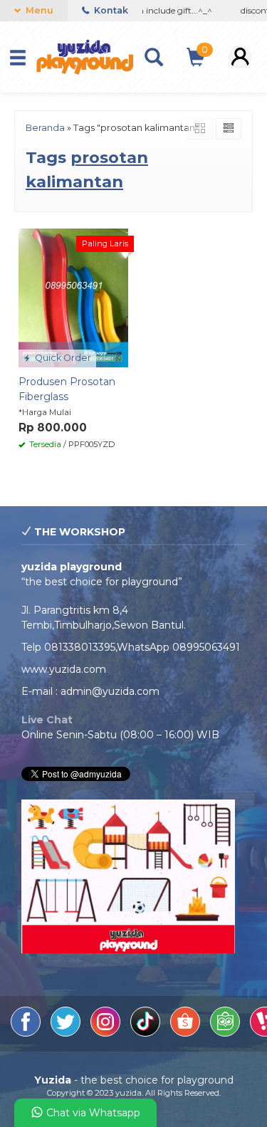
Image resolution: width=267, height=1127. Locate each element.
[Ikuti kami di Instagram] (106, 1033)
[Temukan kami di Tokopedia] (226, 1033)
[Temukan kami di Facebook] (27, 1033)
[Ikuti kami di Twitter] (67, 1033)
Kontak (110, 10)
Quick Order (62, 357)
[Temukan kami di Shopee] (186, 1033)
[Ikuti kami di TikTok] (146, 1033)
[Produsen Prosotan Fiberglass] (73, 296)
